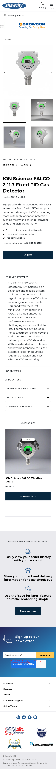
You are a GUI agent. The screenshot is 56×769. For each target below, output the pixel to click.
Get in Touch (10, 706)
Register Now (28, 611)
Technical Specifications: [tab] (20, 388)
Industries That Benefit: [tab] (19, 406)
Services (7, 689)
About (6, 694)
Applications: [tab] (13, 380)
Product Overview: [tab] (16, 277)
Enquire (28, 254)
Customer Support (13, 700)
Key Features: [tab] (13, 371)
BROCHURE (8, 165)
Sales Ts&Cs (21, 760)
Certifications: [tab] (14, 397)
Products (7, 39)
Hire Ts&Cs (31, 760)
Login (31, 259)
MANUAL (24, 165)
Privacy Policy (8, 760)
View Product (28, 496)
